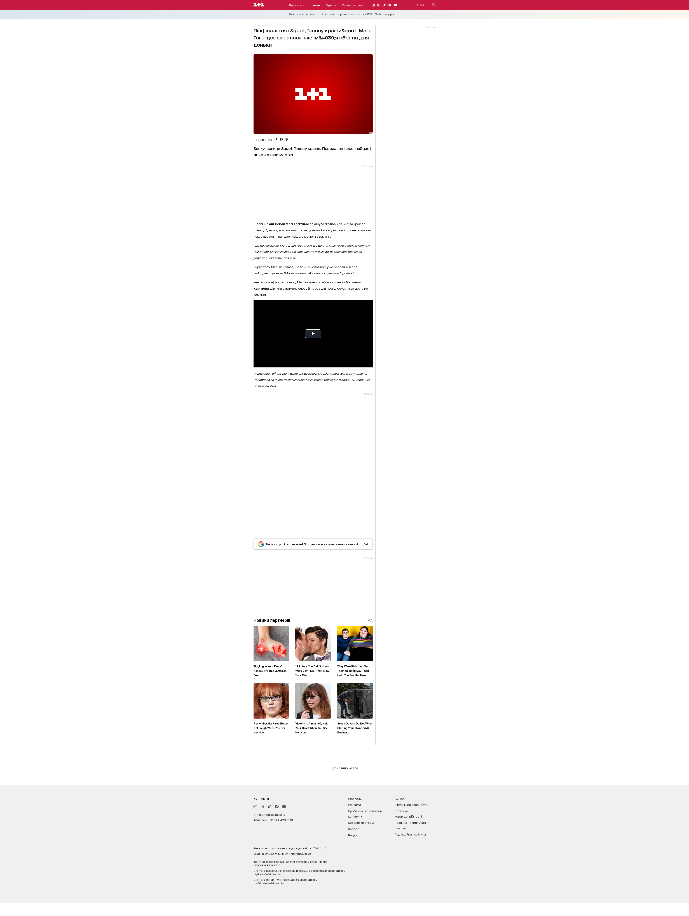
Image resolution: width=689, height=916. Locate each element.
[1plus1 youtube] (284, 806)
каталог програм (361, 822)
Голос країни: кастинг (302, 14)
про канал (355, 798)
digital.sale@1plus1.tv (267, 874)
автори (400, 798)
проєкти (295, 4)
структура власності (411, 804)
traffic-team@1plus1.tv (269, 883)
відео (329, 4)
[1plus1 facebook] (277, 806)
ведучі (353, 835)
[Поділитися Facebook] (281, 139)
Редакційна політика (410, 834)
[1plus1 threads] (262, 806)
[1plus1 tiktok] (269, 806)
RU (422, 5)
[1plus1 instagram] (255, 806)
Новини (315, 4)
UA (416, 5)
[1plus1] (259, 5)
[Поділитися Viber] (287, 139)
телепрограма (352, 4)
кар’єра (353, 828)
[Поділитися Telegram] (275, 139)
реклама (354, 804)
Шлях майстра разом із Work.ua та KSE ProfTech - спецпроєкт (359, 14)
